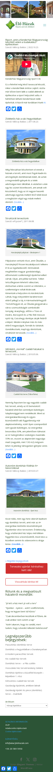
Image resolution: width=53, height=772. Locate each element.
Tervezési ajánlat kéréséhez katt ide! (26, 568)
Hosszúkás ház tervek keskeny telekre (24, 668)
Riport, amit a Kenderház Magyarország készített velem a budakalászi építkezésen (26, 42)
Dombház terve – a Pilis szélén (20, 663)
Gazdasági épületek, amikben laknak (22, 685)
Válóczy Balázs (19, 47)
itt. (45, 102)
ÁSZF (7, 725)
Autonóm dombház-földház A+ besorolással (21, 467)
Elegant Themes (25, 764)
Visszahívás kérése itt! (26, 581)
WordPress (26, 768)
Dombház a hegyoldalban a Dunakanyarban (26, 649)
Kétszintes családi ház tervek (19, 680)
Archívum (9, 701)
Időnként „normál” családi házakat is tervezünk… (24, 350)
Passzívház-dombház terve (18, 644)
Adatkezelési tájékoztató (16, 728)
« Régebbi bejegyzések (16, 560)
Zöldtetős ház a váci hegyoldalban (23, 118)
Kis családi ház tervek (15, 658)
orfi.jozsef (17, 221)
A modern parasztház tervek (19, 654)
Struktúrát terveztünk (17, 218)
